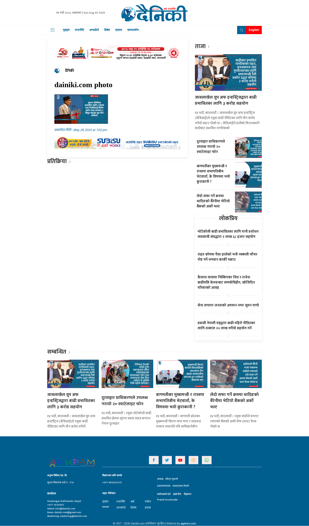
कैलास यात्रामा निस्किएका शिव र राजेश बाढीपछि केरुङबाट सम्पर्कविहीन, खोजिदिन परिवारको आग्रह (226, 282)
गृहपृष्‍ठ (105, 501)
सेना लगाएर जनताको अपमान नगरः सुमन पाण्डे (228, 305)
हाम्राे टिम (177, 494)
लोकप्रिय (228, 218)
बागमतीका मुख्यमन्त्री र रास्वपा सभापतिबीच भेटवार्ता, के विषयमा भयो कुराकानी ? (213, 174)
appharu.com (188, 523)
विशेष (107, 30)
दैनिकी (69, 71)
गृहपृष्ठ (66, 30)
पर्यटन (148, 501)
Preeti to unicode (167, 500)
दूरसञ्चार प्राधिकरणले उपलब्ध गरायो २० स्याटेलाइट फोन (211, 146)
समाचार (105, 507)
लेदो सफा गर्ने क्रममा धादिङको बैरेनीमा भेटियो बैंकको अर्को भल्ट (213, 201)
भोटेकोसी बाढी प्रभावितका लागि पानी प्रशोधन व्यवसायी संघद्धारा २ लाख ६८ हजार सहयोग (228, 234)
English (254, 30)
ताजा (200, 46)
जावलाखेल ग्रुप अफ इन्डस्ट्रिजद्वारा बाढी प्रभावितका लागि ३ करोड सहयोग (226, 100)
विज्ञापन (187, 494)
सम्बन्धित (57, 352)
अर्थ (132, 501)
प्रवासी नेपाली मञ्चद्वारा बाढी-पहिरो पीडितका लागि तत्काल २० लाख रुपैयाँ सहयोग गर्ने (226, 325)
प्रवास (118, 30)
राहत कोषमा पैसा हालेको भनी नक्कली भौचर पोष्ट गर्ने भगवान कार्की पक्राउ (227, 257)
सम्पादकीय (133, 30)
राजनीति (79, 30)
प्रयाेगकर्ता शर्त (163, 494)
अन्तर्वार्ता (94, 30)
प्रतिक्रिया (57, 161)
